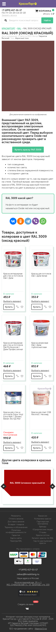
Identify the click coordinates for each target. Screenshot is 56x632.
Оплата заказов (16, 519)
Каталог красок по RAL (43, 538)
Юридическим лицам (43, 529)
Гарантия (16, 535)
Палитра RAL (16, 541)
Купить (9, 307)
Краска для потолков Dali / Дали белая (41, 275)
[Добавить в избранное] (22, 306)
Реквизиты (16, 516)
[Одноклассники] (20, 221)
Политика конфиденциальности (16, 531)
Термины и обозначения (16, 527)
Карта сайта (16, 538)
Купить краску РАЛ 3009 (28, 149)
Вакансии (42, 516)
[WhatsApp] (42, 221)
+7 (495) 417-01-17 (12, 10)
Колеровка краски (42, 519)
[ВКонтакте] (13, 221)
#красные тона (22, 38)
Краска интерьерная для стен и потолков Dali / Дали (13, 276)
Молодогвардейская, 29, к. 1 (28, 582)
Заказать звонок (9, 15)
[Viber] (35, 221)
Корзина (45, 10)
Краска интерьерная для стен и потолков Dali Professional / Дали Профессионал (13, 346)
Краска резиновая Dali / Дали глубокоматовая (39, 345)
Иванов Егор (41, 629)
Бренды (42, 527)
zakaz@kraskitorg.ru (28, 574)
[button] (3, 486)
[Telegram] (28, 221)
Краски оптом (42, 535)
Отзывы (42, 532)
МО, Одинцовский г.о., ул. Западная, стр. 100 (28, 585)
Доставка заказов (16, 521)
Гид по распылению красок (42, 542)
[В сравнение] (17, 307)
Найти (47, 20)
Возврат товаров (16, 524)
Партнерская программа (43, 522)
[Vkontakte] (27, 608)
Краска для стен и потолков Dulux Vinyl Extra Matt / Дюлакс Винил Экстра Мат (13, 415)
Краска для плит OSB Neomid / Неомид (41, 413)
